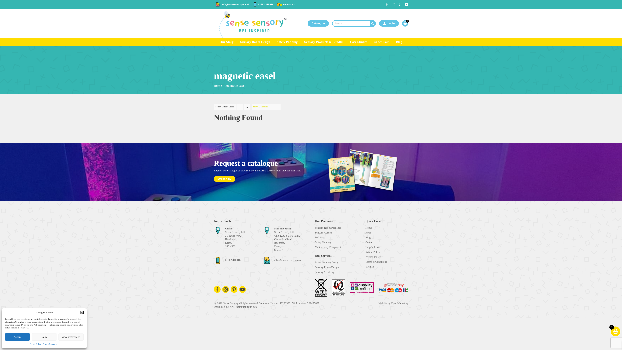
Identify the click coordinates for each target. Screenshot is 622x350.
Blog (368, 237)
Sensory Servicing (324, 272)
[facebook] (387, 4)
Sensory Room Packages (328, 227)
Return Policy (372, 252)
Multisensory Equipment (328, 247)
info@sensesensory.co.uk (236, 4)
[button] (82, 312)
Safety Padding (323, 242)
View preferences (71, 337)
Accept (17, 337)
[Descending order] (247, 107)
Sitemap (369, 266)
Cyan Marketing (399, 303)
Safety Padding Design (327, 262)
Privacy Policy (373, 257)
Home (218, 85)
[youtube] (406, 4)
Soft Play (320, 237)
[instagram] (393, 4)
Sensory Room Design (327, 267)
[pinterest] (400, 4)
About (368, 232)
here (255, 306)
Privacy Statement (50, 344)
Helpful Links (372, 247)
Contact (369, 242)
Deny (44, 337)
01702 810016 (265, 4)
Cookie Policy (35, 344)
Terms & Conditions (376, 261)
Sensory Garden (323, 232)
